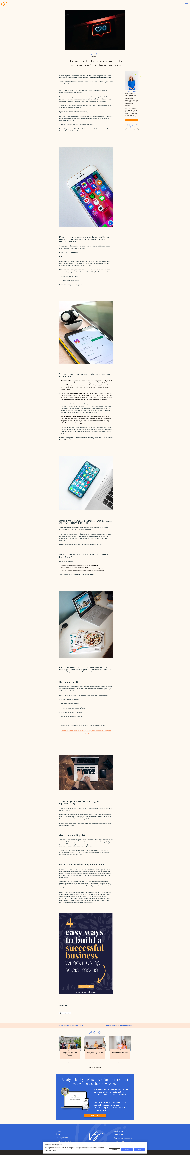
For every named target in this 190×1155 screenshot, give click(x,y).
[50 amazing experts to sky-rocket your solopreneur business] (70, 1043)
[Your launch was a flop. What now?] (120, 1043)
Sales (94, 1050)
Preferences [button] (54, 1150)
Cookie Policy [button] (85, 1148)
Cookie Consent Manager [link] (50, 1144)
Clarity (70, 1050)
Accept (139, 1149)
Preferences (114, 1149)
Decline (127, 1149)
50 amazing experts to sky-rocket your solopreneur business (70, 1054)
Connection (95, 53)
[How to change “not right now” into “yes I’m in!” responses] (95, 1043)
